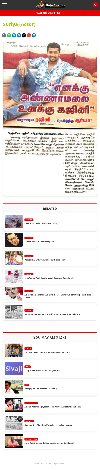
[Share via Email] (29, 35)
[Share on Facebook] (19, 35)
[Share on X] (24, 35)
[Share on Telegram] (14, 35)
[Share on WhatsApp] (9, 35)
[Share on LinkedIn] (34, 35)
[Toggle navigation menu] (4, 5)
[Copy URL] (4, 35)
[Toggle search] (95, 4)
